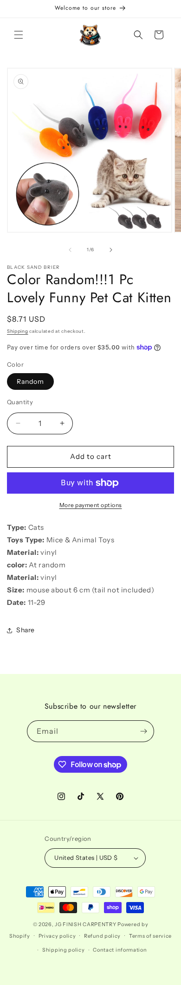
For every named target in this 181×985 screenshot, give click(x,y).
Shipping (17, 331)
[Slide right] (111, 250)
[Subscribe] (143, 731)
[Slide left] (70, 250)
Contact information (120, 950)
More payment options (90, 505)
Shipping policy (63, 950)
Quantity (20, 402)
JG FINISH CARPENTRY (85, 924)
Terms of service (150, 936)
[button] (18, 35)
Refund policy (102, 936)
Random (30, 381)
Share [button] (25, 630)
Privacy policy (57, 936)
